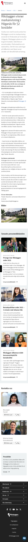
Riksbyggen (21, 101)
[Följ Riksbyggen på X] (20, 509)
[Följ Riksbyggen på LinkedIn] (17, 509)
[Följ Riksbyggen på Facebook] (7, 509)
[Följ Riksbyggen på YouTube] (14, 509)
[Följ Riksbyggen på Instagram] (10, 509)
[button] (14, 215)
